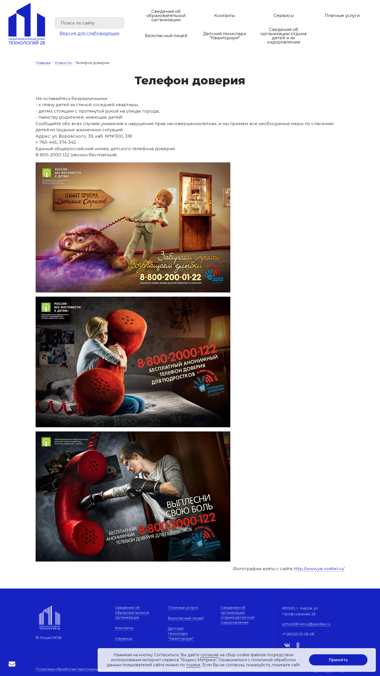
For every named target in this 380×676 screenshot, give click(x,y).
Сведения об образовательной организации (166, 15)
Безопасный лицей (166, 35)
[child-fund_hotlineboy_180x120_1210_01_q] (133, 434)
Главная (43, 62)
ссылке (193, 665)
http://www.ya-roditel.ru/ (318, 568)
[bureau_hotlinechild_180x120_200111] (133, 165)
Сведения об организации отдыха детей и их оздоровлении (283, 36)
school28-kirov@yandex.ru (306, 624)
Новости (63, 62)
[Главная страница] (26, 24)
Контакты (224, 15)
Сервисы (283, 15)
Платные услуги (342, 15)
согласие (210, 654)
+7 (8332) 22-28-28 (298, 634)
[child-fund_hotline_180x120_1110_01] (133, 299)
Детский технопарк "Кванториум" (224, 35)
